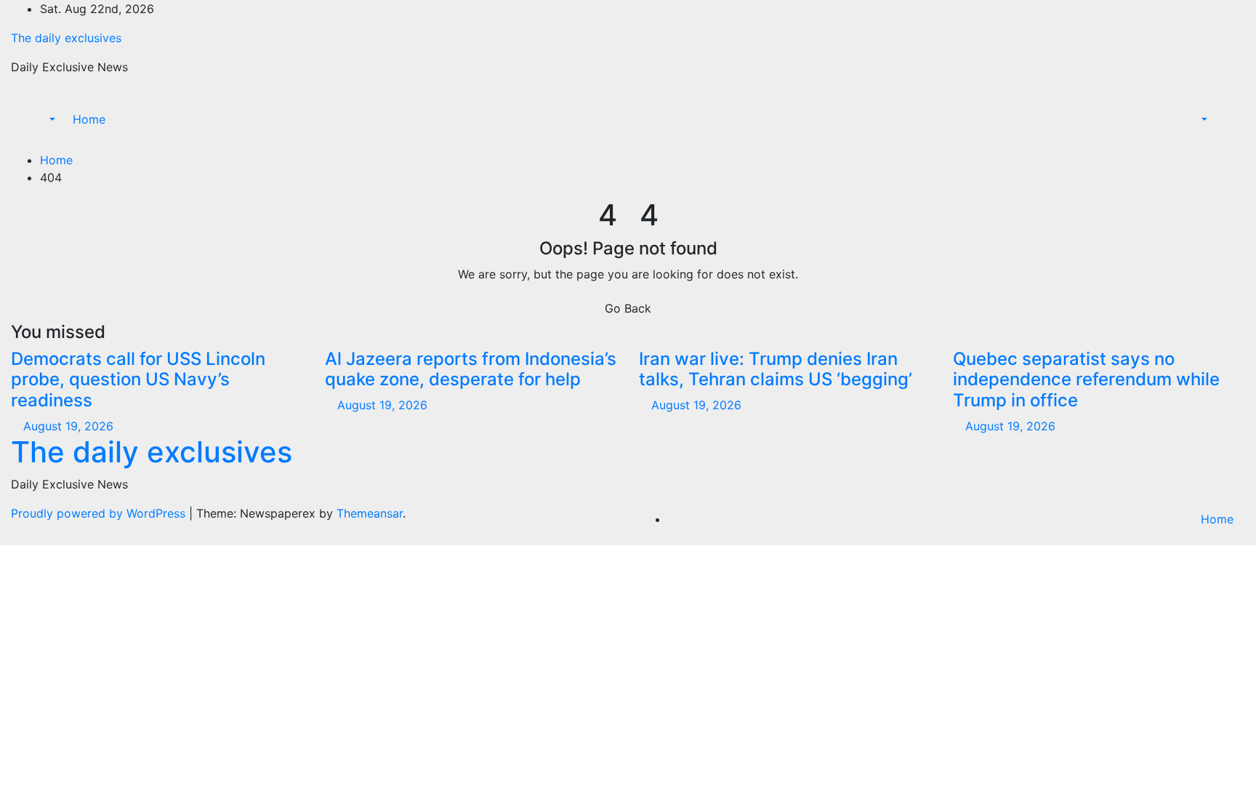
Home (89, 119)
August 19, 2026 (68, 426)
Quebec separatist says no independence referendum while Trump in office (1086, 379)
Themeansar (370, 513)
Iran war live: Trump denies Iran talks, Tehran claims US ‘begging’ (775, 369)
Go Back (628, 308)
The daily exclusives (66, 38)
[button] (44, 119)
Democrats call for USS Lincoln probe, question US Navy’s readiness (138, 379)
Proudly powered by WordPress (100, 513)
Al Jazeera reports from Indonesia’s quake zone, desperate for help (470, 369)
